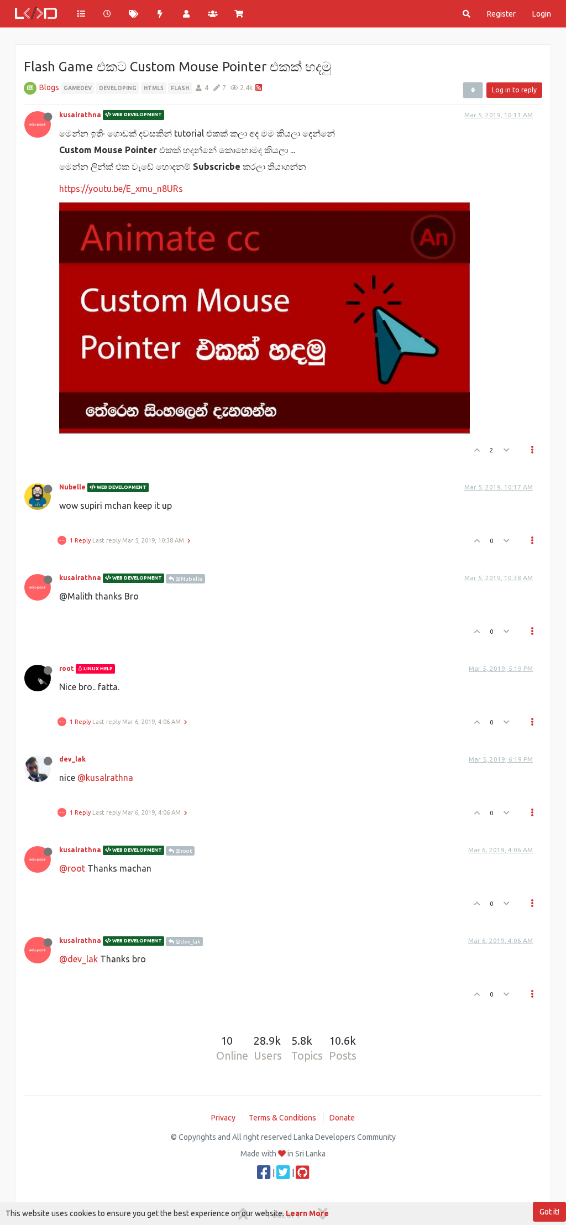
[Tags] (133, 14)
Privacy (223, 1117)
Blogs (49, 87)
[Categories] (81, 14)
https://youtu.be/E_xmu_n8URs (121, 189)
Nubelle (72, 487)
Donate (342, 1117)
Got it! (549, 1211)
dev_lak (72, 759)
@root (183, 851)
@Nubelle (188, 579)
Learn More (307, 1213)
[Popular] (160, 14)
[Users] (186, 14)
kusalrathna (80, 114)
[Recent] (108, 14)
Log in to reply (514, 89)
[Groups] (213, 14)
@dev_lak (187, 942)
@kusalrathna (105, 778)
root (66, 668)
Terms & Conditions (282, 1117)
